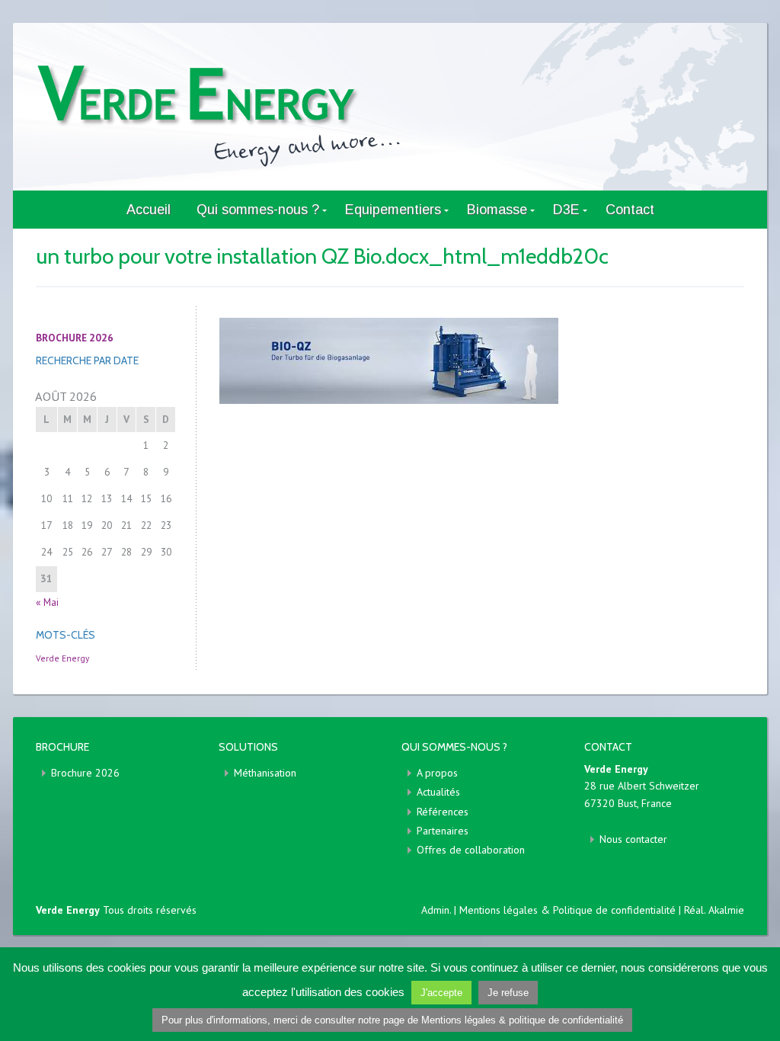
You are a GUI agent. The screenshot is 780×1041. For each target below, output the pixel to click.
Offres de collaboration (471, 850)
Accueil (148, 209)
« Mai (47, 602)
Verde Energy (62, 658)
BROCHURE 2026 (74, 337)
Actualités (438, 792)
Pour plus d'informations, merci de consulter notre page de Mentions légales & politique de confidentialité (392, 1020)
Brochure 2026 (85, 773)
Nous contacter (633, 839)
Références (442, 811)
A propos (437, 773)
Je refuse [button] (508, 992)
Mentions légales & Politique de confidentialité (569, 910)
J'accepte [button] (441, 992)
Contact (630, 209)
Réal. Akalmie (714, 910)
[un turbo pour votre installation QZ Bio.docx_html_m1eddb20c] (481, 361)
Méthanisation (265, 773)
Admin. (436, 910)
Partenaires (442, 831)
